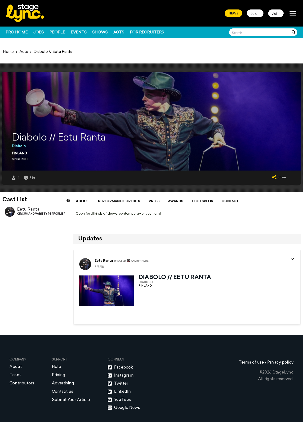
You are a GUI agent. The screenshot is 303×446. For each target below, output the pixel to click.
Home (8, 52)
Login (255, 13)
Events (79, 32)
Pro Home (17, 32)
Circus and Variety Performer (41, 214)
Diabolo (19, 146)
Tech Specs (202, 201)
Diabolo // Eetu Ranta (174, 277)
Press (154, 201)
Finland (19, 153)
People (57, 32)
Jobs (38, 32)
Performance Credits (119, 201)
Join (276, 13)
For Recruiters (147, 32)
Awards (175, 201)
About (82, 201)
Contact (230, 201)
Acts (118, 32)
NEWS (233, 13)
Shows (100, 32)
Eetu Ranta (28, 209)
